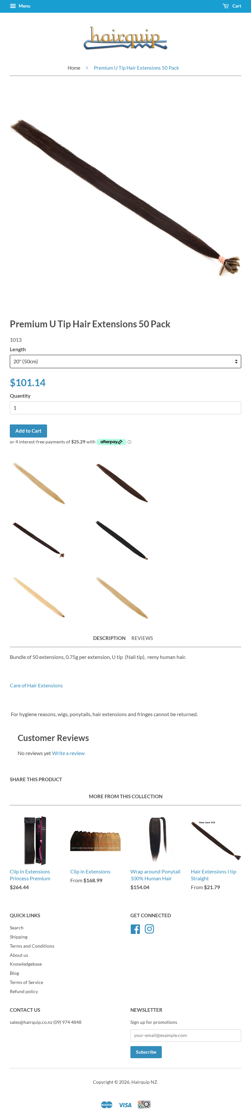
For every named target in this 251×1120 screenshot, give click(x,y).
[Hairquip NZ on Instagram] (149, 928)
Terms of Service (26, 982)
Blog (14, 973)
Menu (24, 6)
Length (18, 349)
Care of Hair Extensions (36, 685)
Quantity (20, 395)
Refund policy (24, 991)
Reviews (142, 638)
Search (17, 927)
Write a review (68, 753)
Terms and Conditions (32, 946)
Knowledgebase (26, 964)
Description (109, 638)
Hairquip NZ (144, 1082)
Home (74, 68)
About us (19, 955)
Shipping (18, 936)
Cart (236, 6)
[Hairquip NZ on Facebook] (135, 928)
